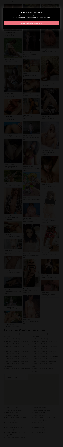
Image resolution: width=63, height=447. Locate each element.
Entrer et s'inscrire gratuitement (31, 23)
